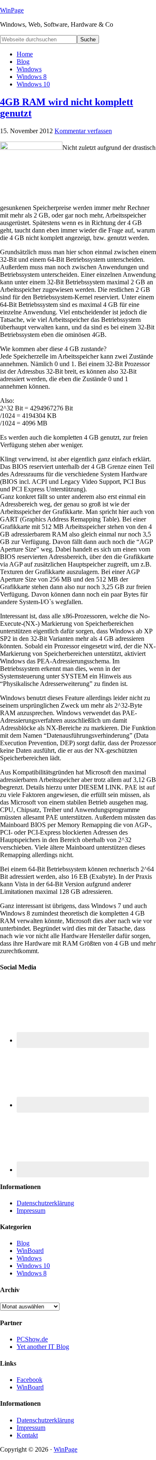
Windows (29, 1258)
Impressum (31, 1210)
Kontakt (27, 1435)
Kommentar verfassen (83, 130)
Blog (23, 1243)
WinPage (12, 10)
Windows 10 (33, 1265)
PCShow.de (32, 1339)
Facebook (29, 1379)
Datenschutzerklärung (45, 1203)
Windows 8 (32, 1273)
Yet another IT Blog (43, 1346)
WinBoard (30, 1250)
